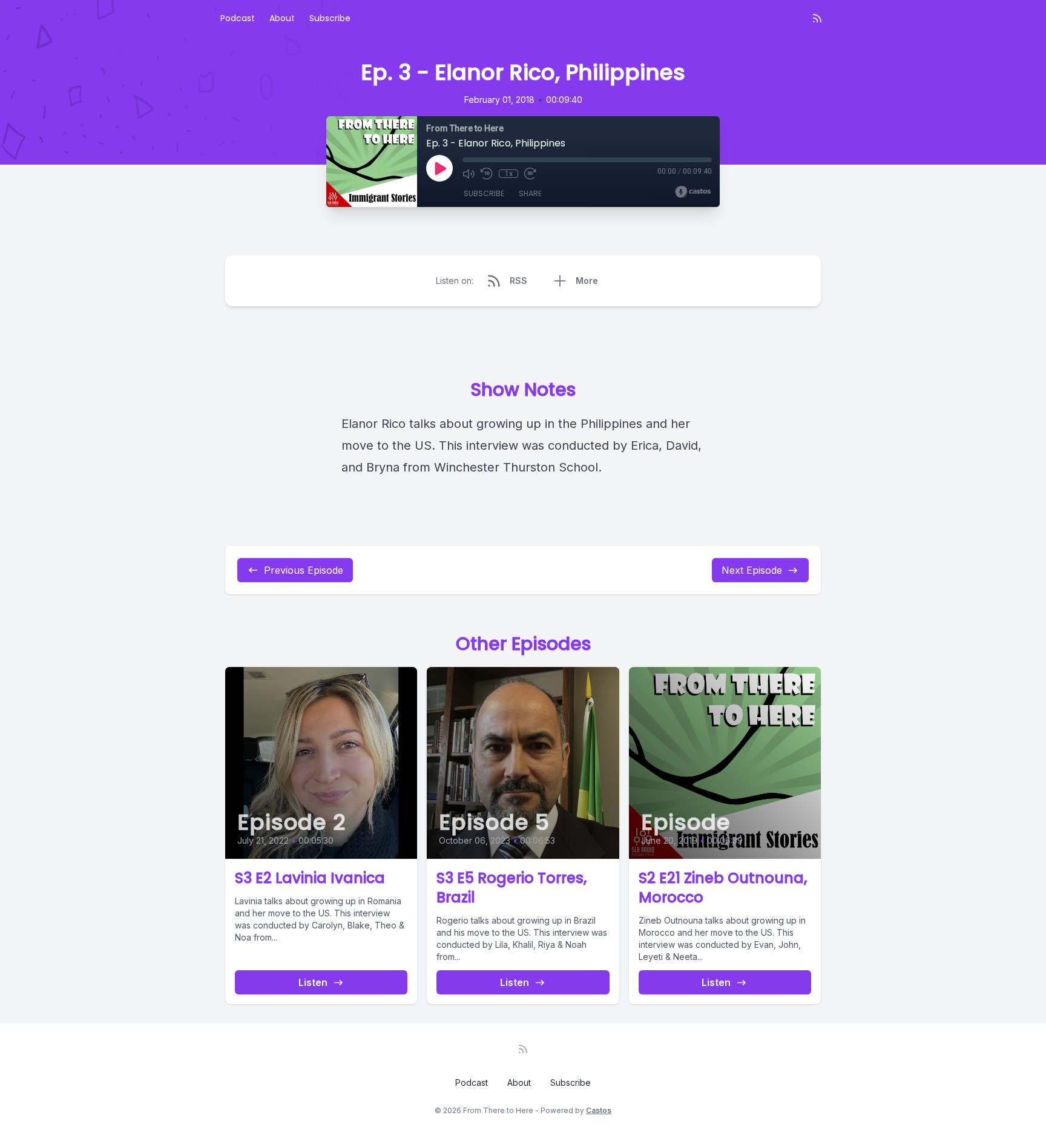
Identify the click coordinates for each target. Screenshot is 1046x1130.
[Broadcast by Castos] (693, 192)
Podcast (237, 18)
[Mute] (468, 173)
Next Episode (752, 570)
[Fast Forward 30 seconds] (530, 174)
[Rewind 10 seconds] (487, 174)
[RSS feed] (817, 18)
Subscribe (329, 18)
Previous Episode (303, 570)
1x (509, 173)
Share (530, 193)
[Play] (439, 168)
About (282, 18)
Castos (598, 1110)
